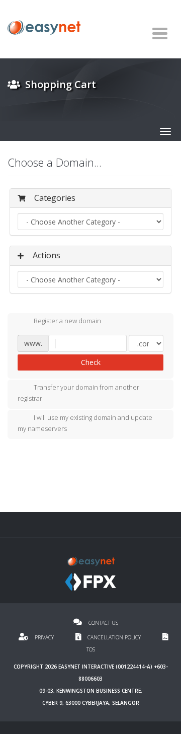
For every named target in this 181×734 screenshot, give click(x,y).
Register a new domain (67, 321)
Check (91, 362)
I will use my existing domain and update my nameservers (85, 423)
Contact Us (102, 622)
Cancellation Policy (114, 637)
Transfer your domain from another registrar (78, 393)
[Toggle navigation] (159, 33)
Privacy (44, 637)
